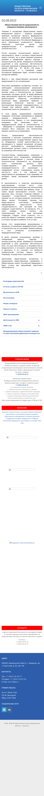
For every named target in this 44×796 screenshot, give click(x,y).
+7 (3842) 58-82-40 (18, 679)
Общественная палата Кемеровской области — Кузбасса (25, 8)
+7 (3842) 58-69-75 (22, 374)
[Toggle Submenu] (38, 320)
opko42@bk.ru (13, 682)
